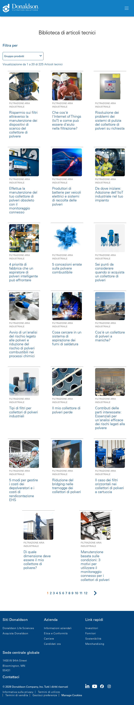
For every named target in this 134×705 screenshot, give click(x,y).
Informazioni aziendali (58, 628)
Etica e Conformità (56, 633)
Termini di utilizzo (49, 692)
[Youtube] (96, 690)
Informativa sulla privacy (18, 692)
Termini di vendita (16, 695)
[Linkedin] (88, 690)
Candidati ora (52, 643)
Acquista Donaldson (15, 633)
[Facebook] (103, 690)
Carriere (49, 638)
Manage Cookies (71, 695)
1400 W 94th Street (15, 660)
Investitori (91, 628)
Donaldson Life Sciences (18, 628)
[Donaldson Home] (62, 8)
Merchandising (94, 643)
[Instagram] (110, 690)
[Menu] (126, 8)
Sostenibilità (93, 638)
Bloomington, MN (14, 665)
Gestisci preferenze (45, 695)
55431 (7, 670)
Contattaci (11, 677)
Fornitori (90, 633)
